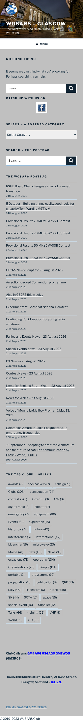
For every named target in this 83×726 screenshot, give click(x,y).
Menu (44, 44)
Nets (35, 552)
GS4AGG (48, 653)
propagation (19, 582)
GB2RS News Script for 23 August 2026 (34, 270)
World (15, 620)
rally (14, 590)
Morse (15, 552)
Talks (15, 612)
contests (17, 499)
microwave (44, 544)
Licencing (18, 544)
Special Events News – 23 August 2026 (33, 349)
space (50, 597)
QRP (68, 582)
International (48, 537)
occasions (18, 559)
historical (17, 529)
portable (17, 575)
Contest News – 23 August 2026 (29, 373)
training (35, 612)
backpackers (39, 484)
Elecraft (42, 507)
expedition (39, 522)
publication (46, 582)
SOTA (30, 597)
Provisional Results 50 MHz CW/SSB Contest (38, 245)
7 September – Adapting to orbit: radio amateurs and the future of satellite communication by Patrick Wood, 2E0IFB (40, 450)
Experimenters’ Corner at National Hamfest (37, 307)
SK (13, 597)
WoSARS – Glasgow (36, 24)
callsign (62, 484)
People (47, 567)
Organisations (21, 567)
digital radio (18, 507)
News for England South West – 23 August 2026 (40, 386)
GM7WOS (63, 653)
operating (44, 559)
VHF (55, 612)
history (41, 529)
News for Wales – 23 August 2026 (30, 398)
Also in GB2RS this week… (24, 295)
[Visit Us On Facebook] (41, 111)
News (54, 552)
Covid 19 (40, 499)
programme (43, 575)
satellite (58, 590)
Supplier (47, 605)
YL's (33, 620)
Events (16, 522)
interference (19, 537)
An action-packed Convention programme (36, 282)
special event (20, 605)
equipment (45, 514)
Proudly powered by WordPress (26, 706)
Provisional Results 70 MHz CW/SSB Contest (38, 221)
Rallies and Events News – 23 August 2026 (36, 336)
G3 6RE (56, 682)
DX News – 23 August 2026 (25, 361)
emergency (18, 514)
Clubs (16, 492)
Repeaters (35, 590)
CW (59, 499)
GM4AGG (34, 653)
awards (15, 484)
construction (42, 492)
